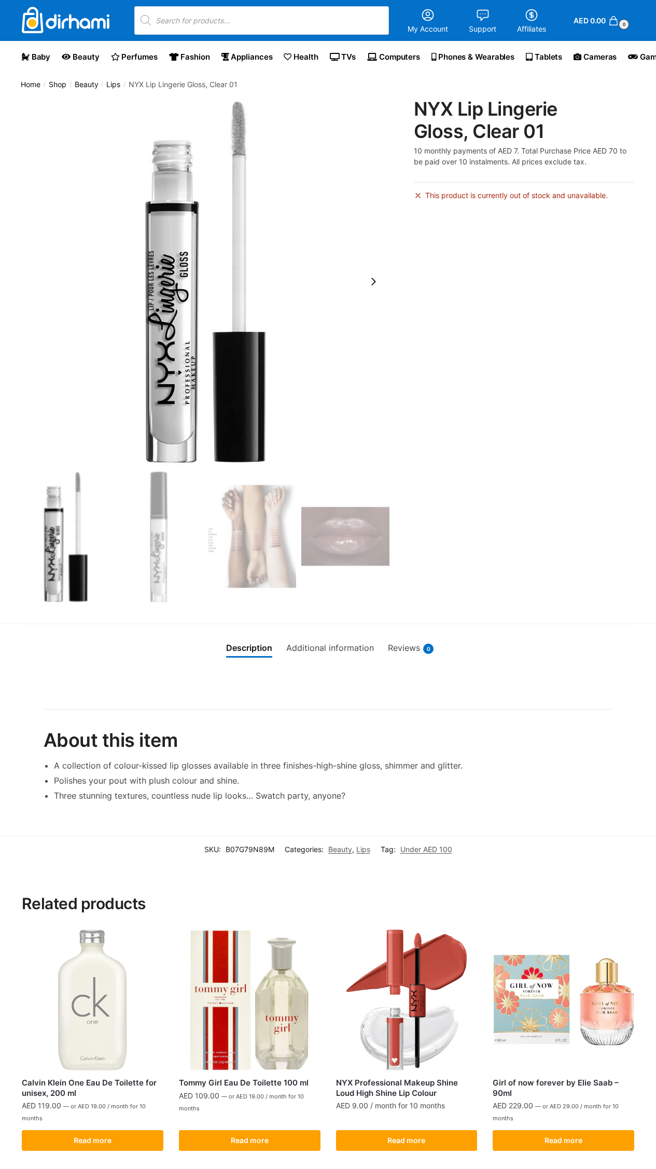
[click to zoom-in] (205, 282)
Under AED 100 (426, 849)
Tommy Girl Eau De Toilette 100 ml (244, 1083)
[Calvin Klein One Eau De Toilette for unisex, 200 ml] (92, 1000)
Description (249, 648)
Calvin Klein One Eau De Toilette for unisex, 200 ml (89, 1088)
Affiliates (531, 28)
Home (30, 84)
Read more (92, 1140)
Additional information (330, 648)
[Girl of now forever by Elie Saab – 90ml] (563, 1000)
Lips (113, 84)
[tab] (249, 648)
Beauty (87, 84)
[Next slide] (373, 282)
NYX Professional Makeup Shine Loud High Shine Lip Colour (397, 1088)
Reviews (409, 648)
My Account (428, 28)
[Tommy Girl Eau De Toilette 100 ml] (249, 1000)
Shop (57, 84)
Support (482, 28)
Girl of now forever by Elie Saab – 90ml (556, 1088)
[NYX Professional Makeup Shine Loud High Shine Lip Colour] (407, 1000)
